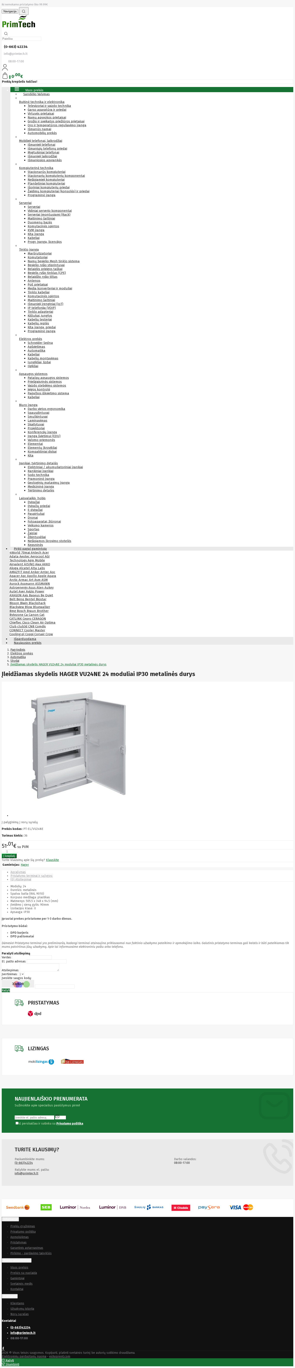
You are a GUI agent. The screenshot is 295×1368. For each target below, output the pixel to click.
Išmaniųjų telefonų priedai (47, 148)
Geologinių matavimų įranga (49, 483)
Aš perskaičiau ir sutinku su (50, 1123)
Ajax (38, 564)
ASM (44, 580)
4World (15, 552)
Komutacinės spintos (43, 226)
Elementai (35, 444)
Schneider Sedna (40, 343)
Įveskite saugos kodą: (17, 978)
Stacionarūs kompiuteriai (46, 172)
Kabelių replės (38, 323)
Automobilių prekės (42, 133)
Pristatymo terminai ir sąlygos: (32, 876)
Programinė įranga (42, 195)
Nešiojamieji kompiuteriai (46, 180)
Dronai (33, 518)
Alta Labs (38, 568)
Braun (32, 611)
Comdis (40, 626)
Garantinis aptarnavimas (26, 1248)
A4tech (36, 552)
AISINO (29, 564)
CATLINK (16, 619)
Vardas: (6, 957)
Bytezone (17, 615)
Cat (42, 615)
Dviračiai (34, 502)
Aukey (49, 587)
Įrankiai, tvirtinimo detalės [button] (38, 463)
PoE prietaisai (38, 284)
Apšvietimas (36, 347)
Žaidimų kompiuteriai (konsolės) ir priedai (58, 191)
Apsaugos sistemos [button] (33, 374)
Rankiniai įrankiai (40, 471)
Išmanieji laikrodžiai (42, 156)
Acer (45, 552)
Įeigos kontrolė (39, 389)
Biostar (41, 599)
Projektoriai (36, 428)
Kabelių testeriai (40, 319)
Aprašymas (18, 872)
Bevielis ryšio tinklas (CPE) (47, 273)
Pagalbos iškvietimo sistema (48, 393)
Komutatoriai (38, 257)
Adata (14, 556)
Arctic (14, 580)
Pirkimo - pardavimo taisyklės (31, 1253)
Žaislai (32, 533)
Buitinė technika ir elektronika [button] (42, 102)
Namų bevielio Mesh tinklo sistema (54, 261)
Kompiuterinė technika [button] (36, 168)
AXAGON (16, 595)
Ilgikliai (33, 366)
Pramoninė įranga (41, 479)
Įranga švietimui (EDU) (44, 436)
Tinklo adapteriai (40, 312)
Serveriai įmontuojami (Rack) (49, 214)
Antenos (34, 281)
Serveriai (34, 207)
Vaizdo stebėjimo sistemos (47, 385)
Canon (34, 615)
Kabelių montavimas (43, 358)
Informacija (10, 1219)
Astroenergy (19, 587)
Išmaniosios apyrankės (45, 160)
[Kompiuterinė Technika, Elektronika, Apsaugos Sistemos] (19, 28)
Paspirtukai (36, 514)
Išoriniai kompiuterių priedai (49, 187)
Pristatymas (18, 1242)
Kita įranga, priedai (42, 327)
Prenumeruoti (60, 1116)
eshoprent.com (59, 1356)
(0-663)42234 (24, 1163)
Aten (40, 587)
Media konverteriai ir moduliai (50, 288)
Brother (43, 611)
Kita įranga (36, 234)
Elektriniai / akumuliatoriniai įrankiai (55, 467)
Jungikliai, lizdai (39, 362)
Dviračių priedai (39, 506)
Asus (32, 587)
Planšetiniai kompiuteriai (46, 183)
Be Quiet (47, 595)
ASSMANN (42, 584)
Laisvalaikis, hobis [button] (32, 498)
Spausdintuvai (38, 413)
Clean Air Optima (43, 622)
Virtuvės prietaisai (41, 113)
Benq (20, 599)
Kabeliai (34, 238)
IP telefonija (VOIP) (42, 308)
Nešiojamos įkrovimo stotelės (49, 541)
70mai (26, 552)
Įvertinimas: (9, 974)
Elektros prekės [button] (30, 339)
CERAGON (39, 619)
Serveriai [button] (25, 203)
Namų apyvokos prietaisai (47, 117)
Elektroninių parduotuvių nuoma (24, 1356)
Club (13, 626)
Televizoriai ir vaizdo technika (49, 106)
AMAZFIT (16, 572)
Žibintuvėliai (37, 537)
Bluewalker (41, 607)
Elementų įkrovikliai (42, 448)
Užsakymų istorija (22, 1309)
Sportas (33, 529)
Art (31, 580)
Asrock (15, 584)
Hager (25, 865)
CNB (31, 626)
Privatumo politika (23, 1232)
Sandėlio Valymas (36, 94)
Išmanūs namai (39, 129)
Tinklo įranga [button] (29, 249)
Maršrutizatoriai (40, 253)
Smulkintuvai (38, 417)
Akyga (14, 568)
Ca (26, 615)
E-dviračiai (35, 510)
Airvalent (17, 564)
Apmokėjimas (19, 1237)
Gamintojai (17, 1278)
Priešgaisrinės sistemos (45, 382)
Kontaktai (16, 1289)
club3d (22, 626)
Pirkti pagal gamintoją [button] (30, 549)
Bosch (22, 611)
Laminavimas (37, 420)
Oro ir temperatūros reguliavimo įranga (57, 125)
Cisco (26, 622)
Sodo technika (38, 475)
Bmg (13, 611)
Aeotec (24, 556)
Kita (30, 455)
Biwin (24, 603)
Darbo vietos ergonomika (46, 409)
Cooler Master (34, 630)
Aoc (52, 572)
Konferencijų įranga (42, 432)
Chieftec (16, 622)
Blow (29, 607)
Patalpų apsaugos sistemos (48, 378)
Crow (49, 634)
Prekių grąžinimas (22, 1226)
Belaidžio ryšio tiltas (42, 277)
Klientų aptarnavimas (16, 1260)
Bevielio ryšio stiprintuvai (46, 265)
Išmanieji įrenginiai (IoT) (45, 304)
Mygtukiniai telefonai (43, 152)
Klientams (9, 1296)
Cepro (27, 619)
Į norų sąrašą (28, 822)
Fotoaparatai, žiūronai (44, 521)
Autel (14, 591)
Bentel (30, 599)
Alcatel (25, 568)
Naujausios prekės (27, 643)
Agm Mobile (36, 560)
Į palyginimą (10, 822)
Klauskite (52, 860)
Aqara (51, 576)
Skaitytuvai (36, 424)
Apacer (15, 576)
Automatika (36, 350)
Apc (24, 576)
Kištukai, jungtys (40, 316)
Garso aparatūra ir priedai (47, 110)
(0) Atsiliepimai (21, 879)
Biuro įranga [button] (28, 405)
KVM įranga (36, 230)
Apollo (32, 576)
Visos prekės (19, 1267)
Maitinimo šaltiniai (41, 218)
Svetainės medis (21, 1284)
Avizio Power (35, 591)
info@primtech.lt (26, 1173)
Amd (27, 572)
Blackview (17, 607)
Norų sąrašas (19, 1314)
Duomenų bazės (40, 222)
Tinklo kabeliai (38, 292)
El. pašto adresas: (14, 961)
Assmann (27, 584)
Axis (25, 595)
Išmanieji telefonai (41, 145)
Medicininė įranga (41, 486)
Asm (37, 580)
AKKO (46, 564)
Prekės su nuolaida (23, 1273)
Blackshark (37, 603)
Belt (13, 599)
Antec (45, 572)
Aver (22, 591)
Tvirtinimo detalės (41, 490)
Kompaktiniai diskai (42, 451)
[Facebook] (3, 1349)
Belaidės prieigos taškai (45, 269)
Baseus (35, 595)
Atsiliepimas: (10, 970)
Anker (35, 572)
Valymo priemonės (41, 440)
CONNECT (17, 630)
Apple (42, 576)
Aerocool (37, 556)
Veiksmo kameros (41, 525)
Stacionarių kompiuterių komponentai (56, 176)
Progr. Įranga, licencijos (45, 242)
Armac (24, 580)
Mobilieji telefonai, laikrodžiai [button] (40, 141)
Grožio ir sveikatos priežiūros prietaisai (56, 121)
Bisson (15, 603)
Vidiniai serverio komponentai (50, 211)
